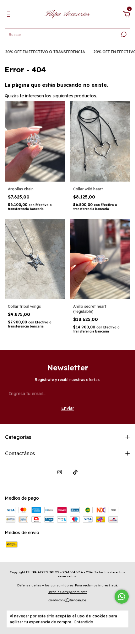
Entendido (83, 622)
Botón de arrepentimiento (67, 592)
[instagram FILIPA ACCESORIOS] (59, 472)
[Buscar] (123, 34)
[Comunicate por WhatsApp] (122, 597)
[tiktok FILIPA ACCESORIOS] (75, 472)
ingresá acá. (108, 585)
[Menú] (9, 15)
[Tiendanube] (67, 601)
